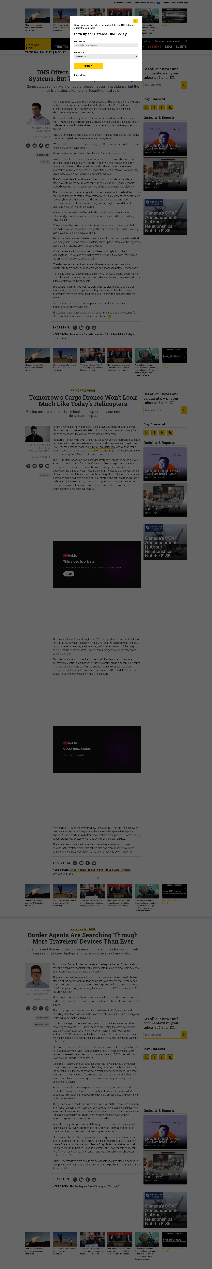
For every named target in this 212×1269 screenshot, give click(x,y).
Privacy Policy (80, 75)
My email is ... (80, 41)
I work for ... (80, 52)
